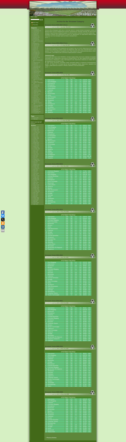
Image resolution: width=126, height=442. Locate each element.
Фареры (35, 97)
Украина (35, 95)
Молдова (35, 70)
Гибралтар (35, 45)
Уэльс (34, 96)
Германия (35, 44)
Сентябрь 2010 (36, 191)
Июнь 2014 (35, 156)
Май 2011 (35, 180)
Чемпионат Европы (37, 102)
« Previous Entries (51, 437)
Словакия (35, 84)
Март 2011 (35, 183)
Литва (34, 64)
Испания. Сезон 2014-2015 (54, 118)
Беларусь (35, 37)
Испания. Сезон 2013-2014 (54, 164)
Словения (35, 86)
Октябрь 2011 (36, 179)
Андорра (35, 34)
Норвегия (35, 72)
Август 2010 (35, 192)
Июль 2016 (35, 151)
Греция (34, 47)
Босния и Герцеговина (38, 41)
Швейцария (35, 109)
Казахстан (35, 57)
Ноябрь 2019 (36, 130)
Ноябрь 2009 (36, 198)
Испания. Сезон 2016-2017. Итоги (56, 25)
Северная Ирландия (37, 79)
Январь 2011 (36, 186)
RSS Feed (35, 22)
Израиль (35, 51)
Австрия (35, 29)
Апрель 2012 (36, 173)
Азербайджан (36, 30)
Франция (35, 100)
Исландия (35, 53)
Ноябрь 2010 (36, 188)
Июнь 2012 (35, 170)
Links (35, 16)
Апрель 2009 (36, 202)
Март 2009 (35, 204)
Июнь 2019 (35, 136)
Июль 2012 (35, 169)
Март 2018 (35, 141)
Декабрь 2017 (36, 142)
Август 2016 (35, 150)
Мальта (34, 68)
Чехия (34, 107)
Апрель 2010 (36, 197)
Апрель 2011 (36, 182)
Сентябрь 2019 (36, 132)
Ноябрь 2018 (36, 138)
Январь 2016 (36, 153)
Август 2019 (35, 133)
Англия (34, 33)
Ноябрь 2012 (36, 166)
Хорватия (35, 101)
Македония (35, 67)
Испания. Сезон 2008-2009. (54, 392)
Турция (34, 92)
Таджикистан (36, 90)
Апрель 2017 (36, 146)
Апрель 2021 (36, 128)
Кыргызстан (35, 62)
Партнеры (35, 119)
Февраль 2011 (36, 184)
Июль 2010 (35, 193)
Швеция (35, 110)
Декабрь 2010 (36, 187)
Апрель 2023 (36, 127)
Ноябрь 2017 (36, 143)
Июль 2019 (35, 134)
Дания (34, 49)
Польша (35, 73)
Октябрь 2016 (36, 147)
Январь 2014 (36, 159)
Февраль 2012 (36, 175)
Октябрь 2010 (36, 189)
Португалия (35, 75)
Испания (35, 54)
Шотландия (35, 111)
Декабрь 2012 (36, 165)
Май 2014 (35, 157)
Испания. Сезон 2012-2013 (54, 209)
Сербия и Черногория (38, 82)
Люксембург (36, 66)
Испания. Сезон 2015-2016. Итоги (56, 43)
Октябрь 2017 (36, 145)
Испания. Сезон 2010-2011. (54, 301)
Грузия (34, 48)
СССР (34, 87)
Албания (35, 32)
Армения (35, 35)
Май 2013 (35, 162)
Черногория (35, 106)
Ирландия (35, 52)
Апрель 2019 (36, 137)
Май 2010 (35, 196)
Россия (34, 76)
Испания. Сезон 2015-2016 (54, 72)
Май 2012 (35, 171)
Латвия (34, 63)
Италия (34, 56)
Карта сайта (35, 117)
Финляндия (35, 99)
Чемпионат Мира (37, 105)
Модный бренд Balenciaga (36, 121)
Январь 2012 (36, 177)
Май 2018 (35, 139)
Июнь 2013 (35, 161)
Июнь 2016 (35, 152)
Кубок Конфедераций (37, 60)
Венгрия (35, 43)
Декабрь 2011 (36, 178)
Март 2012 (35, 174)
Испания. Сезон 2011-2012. (54, 255)
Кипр (34, 58)
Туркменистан (36, 91)
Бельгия (35, 38)
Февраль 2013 (36, 164)
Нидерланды (36, 71)
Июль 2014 (35, 155)
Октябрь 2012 (36, 168)
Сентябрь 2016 (36, 148)
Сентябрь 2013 (36, 160)
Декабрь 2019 (36, 129)
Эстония (35, 112)
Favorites (35, 24)
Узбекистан (35, 93)
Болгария (35, 39)
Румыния (35, 77)
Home (32, 16)
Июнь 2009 (35, 200)
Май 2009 (35, 201)
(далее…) (47, 37)
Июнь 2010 (35, 195)
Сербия (35, 81)
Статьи (34, 88)
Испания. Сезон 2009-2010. (54, 346)
